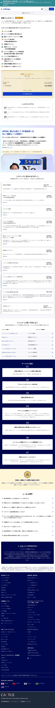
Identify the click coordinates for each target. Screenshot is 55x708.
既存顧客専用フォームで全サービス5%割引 (27, 143)
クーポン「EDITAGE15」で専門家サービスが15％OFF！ (30, 141)
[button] (42, 9)
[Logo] (6, 9)
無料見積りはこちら (7, 147)
